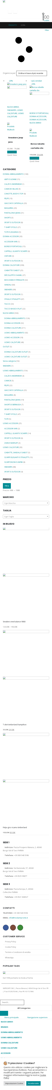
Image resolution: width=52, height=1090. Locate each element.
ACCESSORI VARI (10, 241)
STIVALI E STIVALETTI (12, 299)
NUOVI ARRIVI (13, 107)
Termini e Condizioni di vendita (17, 952)
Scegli (11, 152)
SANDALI (7, 285)
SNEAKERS (11, 110)
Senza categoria (9, 361)
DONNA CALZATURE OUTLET (16, 352)
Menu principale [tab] (11, 1017)
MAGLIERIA (8, 208)
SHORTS (7, 217)
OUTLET (6, 346)
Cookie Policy (10, 947)
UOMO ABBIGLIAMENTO (14, 332)
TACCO (7, 304)
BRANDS (4, 1027)
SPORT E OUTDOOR (12, 222)
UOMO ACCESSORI (11, 337)
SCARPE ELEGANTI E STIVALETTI (16, 457)
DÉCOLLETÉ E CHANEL (13, 275)
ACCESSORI (6, 1053)
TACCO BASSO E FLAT (13, 309)
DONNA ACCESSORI (38, 116)
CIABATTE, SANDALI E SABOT (16, 452)
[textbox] (26, 503)
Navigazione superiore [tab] (37, 1017)
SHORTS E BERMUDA (12, 404)
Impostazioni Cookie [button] (14, 1083)
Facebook (6, 928)
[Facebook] (10, 11)
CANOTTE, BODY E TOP (13, 193)
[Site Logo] (17, 2)
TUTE (6, 419)
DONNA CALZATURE (11, 265)
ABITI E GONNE (10, 179)
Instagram (13, 928)
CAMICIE (7, 380)
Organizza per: (9, 73)
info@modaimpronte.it (18, 918)
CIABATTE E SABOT (12, 270)
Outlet (46, 20)
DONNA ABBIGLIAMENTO (13, 174)
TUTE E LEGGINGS (11, 232)
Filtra (7, 485)
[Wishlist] (42, 14)
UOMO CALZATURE (12, 342)
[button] (5, 11)
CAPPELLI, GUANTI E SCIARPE (15, 251)
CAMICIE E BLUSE (11, 189)
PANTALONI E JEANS (12, 213)
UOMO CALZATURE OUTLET (15, 356)
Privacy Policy (10, 941)
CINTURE (7, 256)
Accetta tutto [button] (33, 1083)
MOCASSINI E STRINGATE (14, 280)
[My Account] (42, 10)
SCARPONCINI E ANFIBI (13, 462)
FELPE (6, 198)
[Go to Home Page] (3, 25)
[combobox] (26, 503)
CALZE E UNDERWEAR (13, 184)
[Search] (4, 1013)
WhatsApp (20, 928)
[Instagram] (15, 11)
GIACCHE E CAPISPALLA (13, 203)
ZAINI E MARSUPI (11, 443)
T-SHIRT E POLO (10, 227)
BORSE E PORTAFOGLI (39, 113)
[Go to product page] (26, 573)
